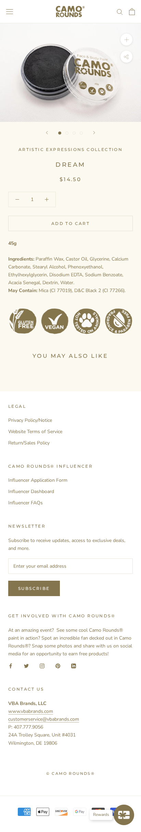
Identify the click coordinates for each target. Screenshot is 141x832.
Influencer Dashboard (31, 491)
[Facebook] (10, 665)
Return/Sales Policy (29, 443)
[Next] (94, 132)
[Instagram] (42, 665)
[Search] (120, 11)
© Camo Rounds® (70, 773)
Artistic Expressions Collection (70, 149)
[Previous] (47, 132)
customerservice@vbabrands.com (43, 719)
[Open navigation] (9, 11)
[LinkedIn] (73, 665)
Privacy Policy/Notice (30, 420)
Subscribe (34, 588)
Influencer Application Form (37, 480)
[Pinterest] (57, 665)
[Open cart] (132, 11)
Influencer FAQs (25, 503)
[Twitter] (26, 665)
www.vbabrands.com (30, 711)
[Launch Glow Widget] (124, 815)
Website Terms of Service (35, 431)
